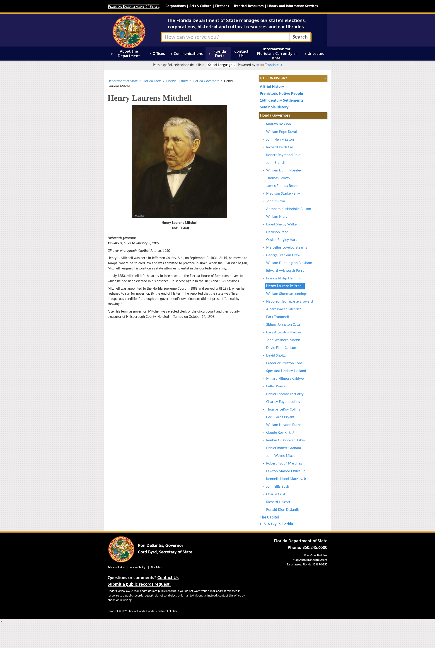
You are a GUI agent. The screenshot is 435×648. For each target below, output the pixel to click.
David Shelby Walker (282, 224)
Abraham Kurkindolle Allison (288, 209)
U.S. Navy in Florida (276, 524)
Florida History (177, 81)
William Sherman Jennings (286, 294)
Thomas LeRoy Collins (283, 409)
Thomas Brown (278, 178)
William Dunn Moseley (284, 170)
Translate (272, 65)
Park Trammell (277, 317)
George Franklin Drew (283, 255)
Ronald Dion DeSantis (283, 510)
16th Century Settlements (281, 100)
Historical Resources (248, 6)
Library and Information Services (292, 6)
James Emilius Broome (283, 186)
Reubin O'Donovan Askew (286, 440)
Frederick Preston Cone (284, 363)
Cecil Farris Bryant (280, 417)
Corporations (176, 6)
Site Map (156, 567)
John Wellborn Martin (283, 340)
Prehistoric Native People (281, 94)
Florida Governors (206, 81)
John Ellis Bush (277, 487)
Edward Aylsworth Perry (285, 271)
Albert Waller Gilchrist (283, 309)
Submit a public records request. (139, 584)
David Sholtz (276, 355)
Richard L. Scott (278, 502)
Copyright (113, 611)
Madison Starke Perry (283, 194)
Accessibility (137, 567)
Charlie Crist (275, 494)
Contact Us (168, 577)
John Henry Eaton (280, 140)
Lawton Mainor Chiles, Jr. (285, 471)
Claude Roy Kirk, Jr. (280, 433)
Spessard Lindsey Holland (286, 371)
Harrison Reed (277, 232)
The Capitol (269, 517)
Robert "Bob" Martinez (284, 463)
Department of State (123, 81)
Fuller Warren (277, 386)
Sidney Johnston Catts (283, 325)
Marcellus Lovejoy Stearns (286, 247)
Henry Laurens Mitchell (284, 286)
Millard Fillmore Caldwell (285, 379)
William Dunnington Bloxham (289, 263)
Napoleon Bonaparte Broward (289, 301)
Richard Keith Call (280, 147)
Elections (222, 6)
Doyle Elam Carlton (281, 348)
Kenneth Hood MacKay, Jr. (286, 479)
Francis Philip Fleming (283, 278)
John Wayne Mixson (281, 456)
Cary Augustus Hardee (283, 332)
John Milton (275, 201)
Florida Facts (152, 81)
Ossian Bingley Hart (281, 240)
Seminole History (274, 107)
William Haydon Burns (283, 425)
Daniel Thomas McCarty (285, 394)
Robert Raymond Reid (283, 155)
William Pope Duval (281, 132)
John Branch (275, 163)
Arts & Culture (200, 6)
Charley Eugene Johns (283, 402)
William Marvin (278, 217)
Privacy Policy (116, 567)
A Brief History (272, 87)
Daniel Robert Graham (283, 448)
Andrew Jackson (278, 124)
